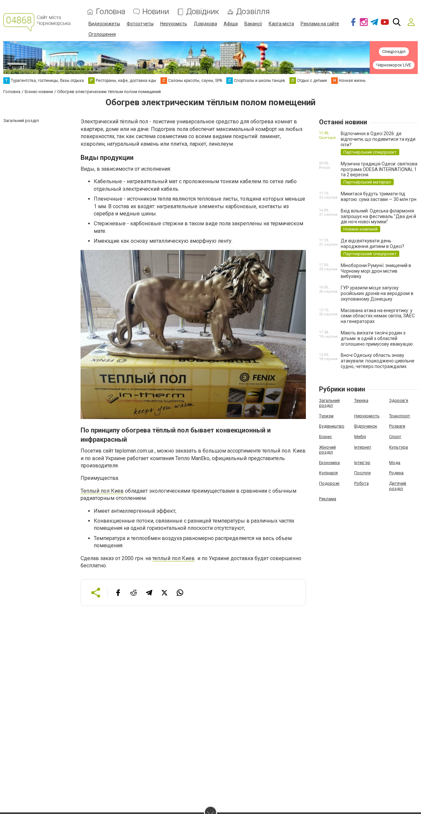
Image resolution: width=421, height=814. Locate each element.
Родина (396, 472)
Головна (110, 11)
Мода (394, 462)
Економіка (329, 462)
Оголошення (102, 34)
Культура (398, 447)
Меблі (360, 436)
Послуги (362, 472)
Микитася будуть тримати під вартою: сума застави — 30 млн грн (378, 196)
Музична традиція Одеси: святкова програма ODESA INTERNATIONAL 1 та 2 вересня (379, 169)
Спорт (395, 436)
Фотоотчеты (140, 23)
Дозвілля (253, 11)
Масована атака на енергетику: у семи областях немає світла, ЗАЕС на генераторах (378, 316)
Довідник (202, 11)
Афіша (231, 23)
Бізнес (325, 436)
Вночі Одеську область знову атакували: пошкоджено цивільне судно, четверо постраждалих (377, 361)
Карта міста (281, 23)
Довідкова (205, 23)
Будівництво (331, 426)
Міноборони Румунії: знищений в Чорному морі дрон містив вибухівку (376, 271)
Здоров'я (398, 400)
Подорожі (329, 483)
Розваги (397, 426)
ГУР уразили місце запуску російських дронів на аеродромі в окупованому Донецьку (377, 293)
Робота (361, 483)
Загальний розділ (329, 403)
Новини (155, 11)
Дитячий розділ (397, 486)
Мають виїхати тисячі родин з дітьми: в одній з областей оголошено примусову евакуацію (377, 338)
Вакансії (253, 23)
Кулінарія (328, 472)
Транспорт (399, 415)
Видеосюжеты (104, 23)
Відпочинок (365, 426)
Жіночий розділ (327, 450)
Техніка (361, 400)
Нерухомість (173, 23)
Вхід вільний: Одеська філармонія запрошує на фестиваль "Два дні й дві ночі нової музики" (378, 216)
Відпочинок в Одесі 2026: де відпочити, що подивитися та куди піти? (378, 139)
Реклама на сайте (320, 23)
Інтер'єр (362, 462)
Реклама (327, 498)
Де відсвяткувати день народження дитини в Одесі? (372, 243)
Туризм (326, 415)
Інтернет (362, 447)
